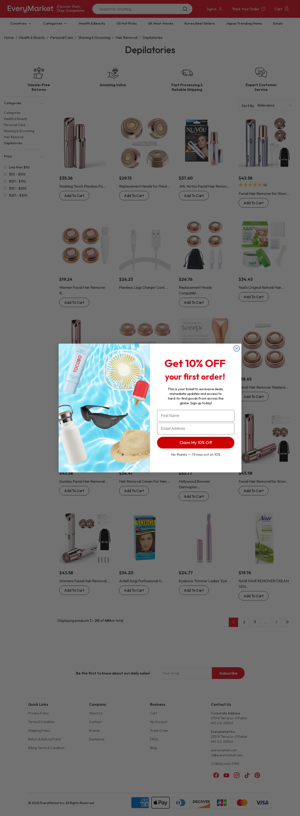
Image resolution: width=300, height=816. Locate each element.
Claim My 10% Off (196, 442)
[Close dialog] (237, 348)
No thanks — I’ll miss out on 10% (196, 454)
